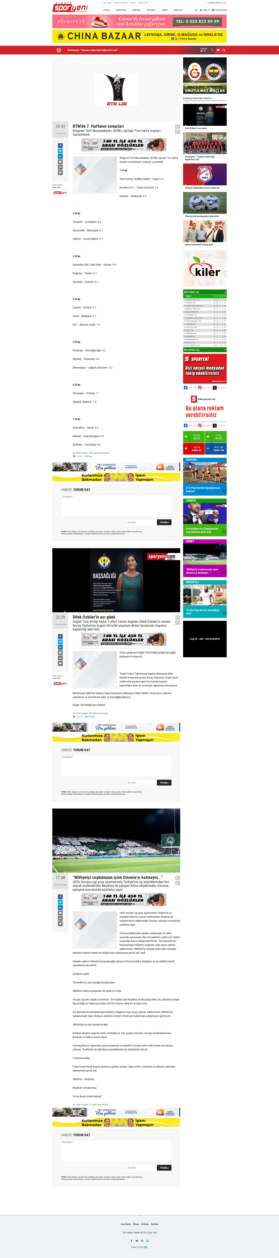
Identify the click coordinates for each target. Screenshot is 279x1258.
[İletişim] (218, 50)
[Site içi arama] (224, 50)
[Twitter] (60, 151)
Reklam (154, 1224)
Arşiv (133, 3)
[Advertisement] (37, 101)
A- (177, 131)
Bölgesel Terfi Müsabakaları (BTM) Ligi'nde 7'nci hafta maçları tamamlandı (117, 133)
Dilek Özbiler (90, 716)
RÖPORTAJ (192, 582)
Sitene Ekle (143, 3)
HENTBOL (191, 460)
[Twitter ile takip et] (137, 1241)
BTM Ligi (88, 456)
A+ (177, 126)
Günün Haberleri (121, 3)
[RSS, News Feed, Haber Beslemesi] (142, 1241)
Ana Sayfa (107, 3)
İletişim (145, 1224)
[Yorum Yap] (60, 172)
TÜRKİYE (191, 500)
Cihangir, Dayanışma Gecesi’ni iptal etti (87, 50)
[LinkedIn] (60, 156)
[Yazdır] (60, 167)
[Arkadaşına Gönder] (60, 161)
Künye (136, 1224)
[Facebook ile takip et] (131, 1241)
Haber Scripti (137, 1247)
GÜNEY (190, 541)
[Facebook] (60, 145)
